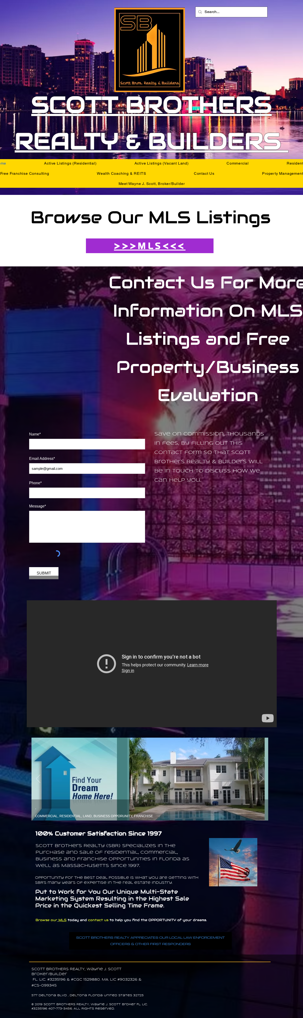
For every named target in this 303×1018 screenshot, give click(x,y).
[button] (70, 163)
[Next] (261, 779)
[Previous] (38, 779)
